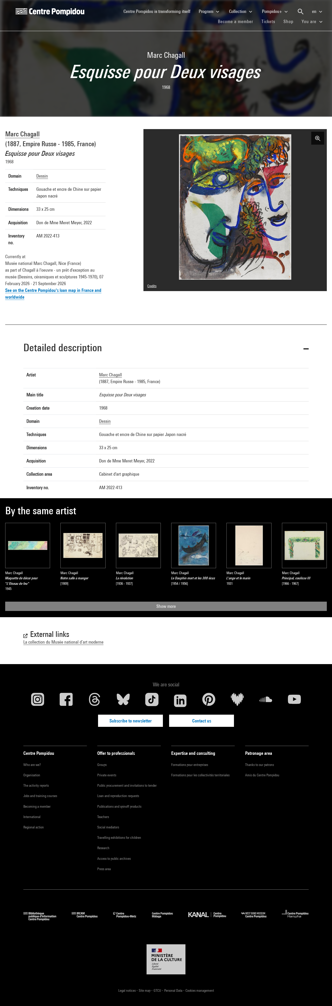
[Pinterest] (209, 700)
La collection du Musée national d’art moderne (63, 642)
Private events (106, 775)
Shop (290, 21)
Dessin (42, 176)
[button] (166, 348)
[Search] (300, 11)
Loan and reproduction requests (118, 796)
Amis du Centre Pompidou (262, 775)
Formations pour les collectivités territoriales (200, 775)
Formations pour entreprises (189, 765)
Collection (238, 11)
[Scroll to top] (320, 994)
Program (207, 11)
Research (103, 848)
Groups (102, 765)
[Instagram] (37, 700)
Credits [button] (151, 286)
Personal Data (173, 990)
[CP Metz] (128, 919)
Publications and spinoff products (119, 806)
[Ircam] (88, 919)
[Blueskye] (123, 700)
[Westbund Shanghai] (257, 919)
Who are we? (32, 765)
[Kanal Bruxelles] (211, 919)
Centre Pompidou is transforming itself (159, 11)
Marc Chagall (22, 134)
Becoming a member (37, 806)
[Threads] (94, 700)
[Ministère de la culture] (166, 959)
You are (310, 21)
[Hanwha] (295, 919)
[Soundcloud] (266, 700)
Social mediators (108, 827)
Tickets (268, 21)
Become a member (237, 21)
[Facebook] (66, 700)
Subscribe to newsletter (130, 720)
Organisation (31, 775)
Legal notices (127, 990)
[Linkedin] (180, 700)
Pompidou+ (272, 11)
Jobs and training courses (40, 796)
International (31, 817)
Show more (166, 606)
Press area (104, 869)
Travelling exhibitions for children (119, 837)
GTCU (158, 990)
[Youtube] (294, 700)
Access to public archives (114, 858)
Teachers (103, 817)
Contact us (201, 720)
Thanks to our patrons (259, 765)
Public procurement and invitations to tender (127, 785)
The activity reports (36, 785)
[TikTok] (151, 700)
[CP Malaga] (166, 919)
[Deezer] (237, 700)
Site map (145, 990)
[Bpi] (43, 919)
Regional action (33, 827)
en (314, 11)
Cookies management (199, 990)
